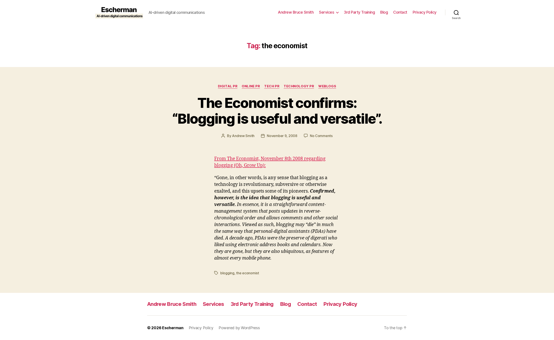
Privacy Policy (424, 12)
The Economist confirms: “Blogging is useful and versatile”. (277, 110)
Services (326, 12)
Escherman (173, 328)
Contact (400, 12)
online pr (251, 86)
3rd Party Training (359, 12)
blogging (227, 273)
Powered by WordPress (239, 328)
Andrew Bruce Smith (296, 12)
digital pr (228, 86)
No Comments (321, 136)
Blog (384, 12)
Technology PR (299, 86)
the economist (247, 273)
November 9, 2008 (282, 136)
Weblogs (327, 86)
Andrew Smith (243, 136)
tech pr (271, 86)
